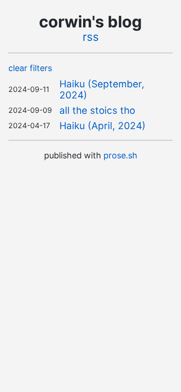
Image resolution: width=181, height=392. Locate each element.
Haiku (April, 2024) (102, 125)
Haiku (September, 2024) (101, 89)
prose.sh (120, 155)
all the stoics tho (97, 110)
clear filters (30, 68)
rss (91, 37)
